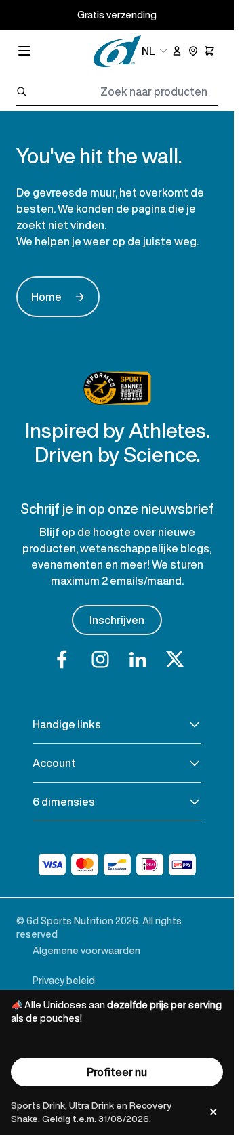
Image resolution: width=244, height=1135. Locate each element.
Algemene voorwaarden (86, 950)
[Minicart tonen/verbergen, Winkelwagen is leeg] (209, 51)
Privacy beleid (64, 980)
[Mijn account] (177, 51)
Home (58, 297)
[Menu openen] (24, 51)
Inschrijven (116, 620)
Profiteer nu (117, 1072)
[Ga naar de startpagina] (117, 51)
